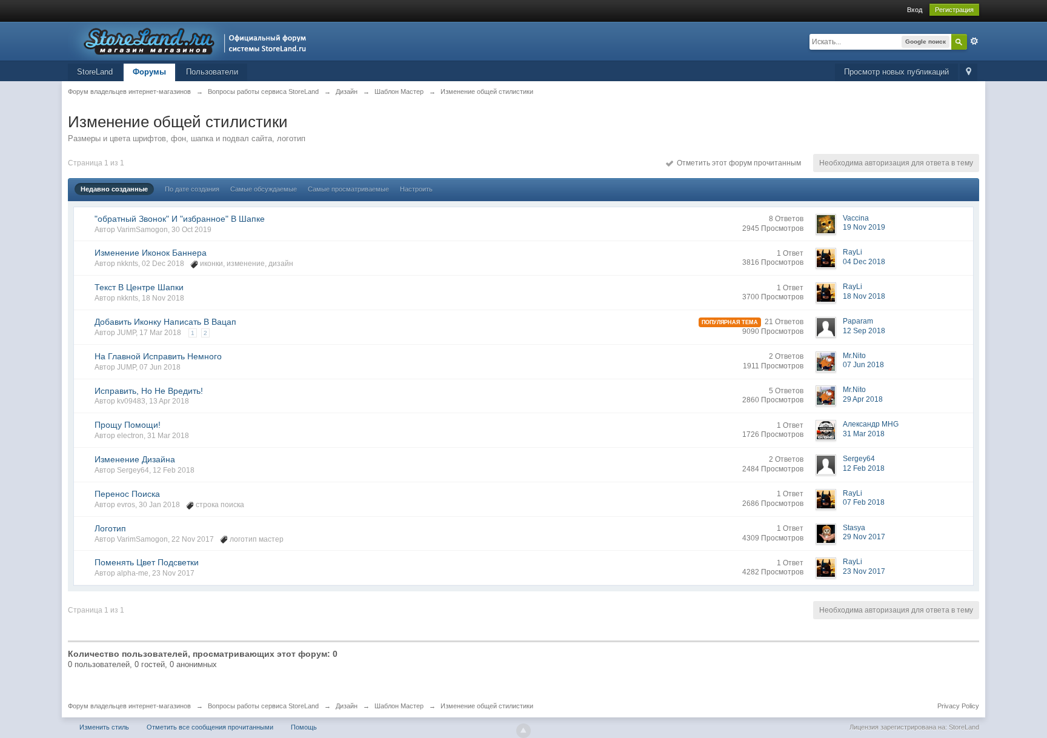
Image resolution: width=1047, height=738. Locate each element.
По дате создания (192, 189)
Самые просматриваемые (348, 189)
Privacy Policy (958, 706)
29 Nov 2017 (864, 537)
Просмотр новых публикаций (896, 71)
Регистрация (954, 9)
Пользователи (212, 71)
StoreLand (95, 71)
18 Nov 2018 (864, 296)
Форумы (149, 71)
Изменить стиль (104, 727)
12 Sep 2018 (864, 331)
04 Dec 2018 (864, 262)
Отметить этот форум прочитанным (737, 163)
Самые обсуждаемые (263, 189)
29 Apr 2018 (863, 399)
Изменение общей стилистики (486, 706)
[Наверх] (523, 730)
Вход (914, 9)
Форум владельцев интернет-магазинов (129, 706)
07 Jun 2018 (863, 365)
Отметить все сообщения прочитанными (210, 727)
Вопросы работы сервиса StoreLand (263, 706)
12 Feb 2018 (864, 468)
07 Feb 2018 (864, 502)
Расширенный (974, 41)
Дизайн (346, 706)
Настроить (416, 189)
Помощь (304, 727)
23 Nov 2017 (864, 571)
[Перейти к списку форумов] (190, 40)
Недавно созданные (114, 189)
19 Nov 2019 (864, 227)
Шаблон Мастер (399, 706)
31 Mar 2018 (864, 434)
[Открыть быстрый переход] (968, 72)
